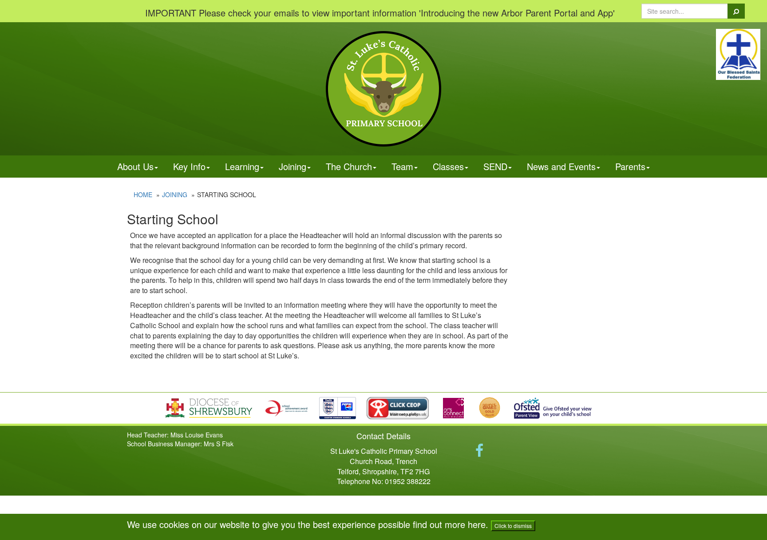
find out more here (449, 524)
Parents (630, 166)
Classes (448, 166)
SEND (495, 166)
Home (143, 194)
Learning (242, 166)
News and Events (561, 166)
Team (402, 166)
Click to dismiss (513, 525)
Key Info (189, 166)
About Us (135, 166)
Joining (292, 166)
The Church (349, 166)
